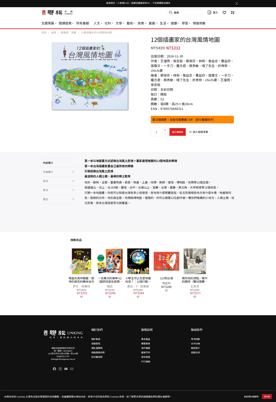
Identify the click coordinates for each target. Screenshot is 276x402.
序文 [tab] (45, 190)
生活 (163, 23)
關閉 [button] (236, 3)
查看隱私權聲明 (251, 396)
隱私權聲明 (97, 348)
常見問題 (195, 339)
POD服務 (145, 361)
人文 (97, 23)
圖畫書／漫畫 (68, 32)
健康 (174, 23)
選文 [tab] (45, 199)
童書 (152, 23)
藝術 (130, 23)
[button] (199, 132)
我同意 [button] (267, 396)
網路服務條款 (98, 352)
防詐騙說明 (97, 356)
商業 (141, 23)
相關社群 (195, 352)
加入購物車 (177, 132)
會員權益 (145, 339)
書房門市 (145, 352)
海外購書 (145, 348)
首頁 (43, 32)
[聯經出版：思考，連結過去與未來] (57, 12)
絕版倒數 (199, 23)
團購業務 (145, 343)
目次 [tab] (45, 181)
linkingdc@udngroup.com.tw (63, 359)
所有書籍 (82, 23)
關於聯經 (95, 339)
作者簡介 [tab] (48, 172)
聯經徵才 (195, 348)
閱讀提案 (65, 23)
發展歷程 (95, 343)
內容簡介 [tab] (48, 163)
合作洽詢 (195, 343)
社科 (108, 23)
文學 (119, 23)
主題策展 (47, 23)
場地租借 (145, 356)
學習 (185, 23)
